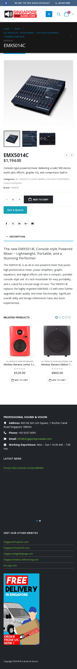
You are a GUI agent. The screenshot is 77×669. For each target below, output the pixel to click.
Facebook (6, 223)
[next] (71, 155)
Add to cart (41, 199)
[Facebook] (6, 3)
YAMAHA (15, 187)
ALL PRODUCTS (23, 179)
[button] (49, 14)
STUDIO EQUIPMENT (23, 361)
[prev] (66, 155)
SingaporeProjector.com (16, 541)
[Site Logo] (21, 14)
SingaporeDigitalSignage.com (18, 553)
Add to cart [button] (21, 380)
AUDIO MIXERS (38, 179)
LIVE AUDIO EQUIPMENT (57, 179)
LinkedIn (19, 223)
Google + (26, 223)
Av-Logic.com (10, 565)
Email (32, 223)
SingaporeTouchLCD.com (16, 547)
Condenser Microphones (63, 361)
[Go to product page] (20, 341)
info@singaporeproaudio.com (34, 438)
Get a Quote (15, 210)
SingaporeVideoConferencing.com (21, 559)
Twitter (13, 223)
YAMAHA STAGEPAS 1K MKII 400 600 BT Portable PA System (33, 480)
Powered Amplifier (13, 183)
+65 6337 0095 (27, 432)
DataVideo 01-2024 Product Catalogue (23, 493)
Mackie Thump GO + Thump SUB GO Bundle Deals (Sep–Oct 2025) (37, 467)
